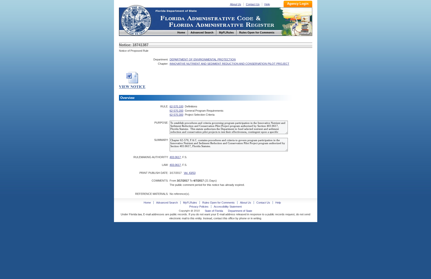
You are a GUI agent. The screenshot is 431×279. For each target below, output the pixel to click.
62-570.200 (176, 110)
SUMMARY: (161, 139)
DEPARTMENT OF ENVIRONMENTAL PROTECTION (203, 59)
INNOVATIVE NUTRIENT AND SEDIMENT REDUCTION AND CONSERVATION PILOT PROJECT (229, 63)
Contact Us (253, 4)
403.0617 (175, 157)
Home (135, 19)
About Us (235, 4)
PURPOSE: (161, 122)
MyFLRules (190, 202)
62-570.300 (176, 114)
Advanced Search (167, 202)
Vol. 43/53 (190, 172)
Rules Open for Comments (218, 202)
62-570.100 (176, 106)
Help (267, 4)
